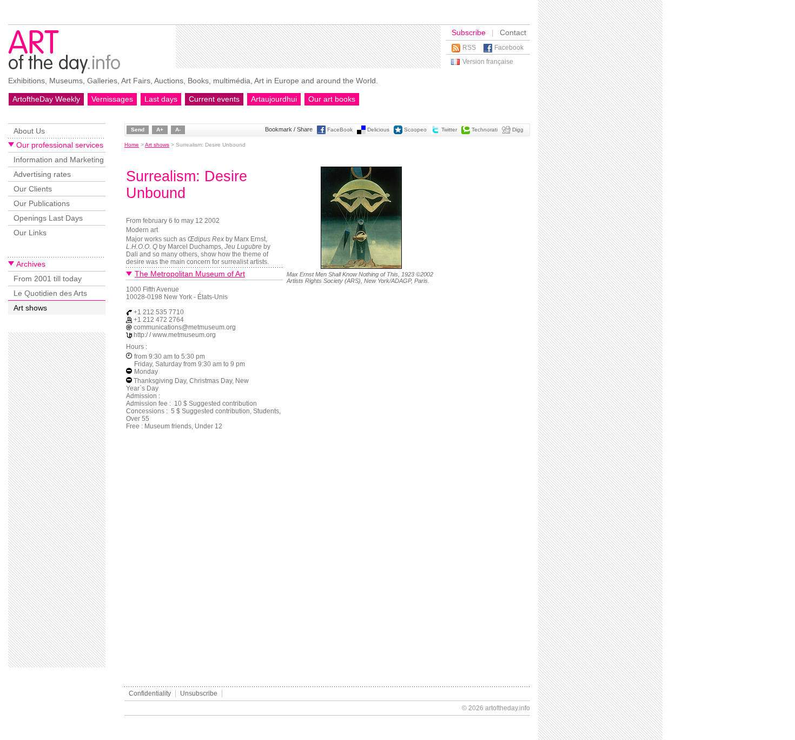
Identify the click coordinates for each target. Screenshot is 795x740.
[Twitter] (435, 132)
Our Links (30, 232)
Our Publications (42, 203)
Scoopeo (415, 130)
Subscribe (469, 32)
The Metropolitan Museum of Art (190, 273)
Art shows (30, 307)
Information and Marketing (59, 159)
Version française (487, 61)
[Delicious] (361, 132)
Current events (214, 99)
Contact (513, 32)
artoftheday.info (507, 708)
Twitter (449, 130)
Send (137, 130)
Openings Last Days (48, 218)
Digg (518, 130)
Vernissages (112, 99)
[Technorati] (465, 132)
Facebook (509, 47)
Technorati (485, 130)
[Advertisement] (308, 46)
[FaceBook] (321, 132)
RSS (469, 47)
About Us (29, 131)
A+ (159, 130)
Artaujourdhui (274, 99)
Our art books (331, 99)
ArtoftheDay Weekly (46, 99)
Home (131, 145)
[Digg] (506, 132)
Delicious (378, 130)
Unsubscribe (198, 693)
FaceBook (340, 130)
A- (178, 130)
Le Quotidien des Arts (50, 293)
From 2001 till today (48, 278)
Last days (160, 99)
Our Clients (33, 188)
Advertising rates (42, 174)
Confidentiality (150, 693)
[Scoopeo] (398, 132)
